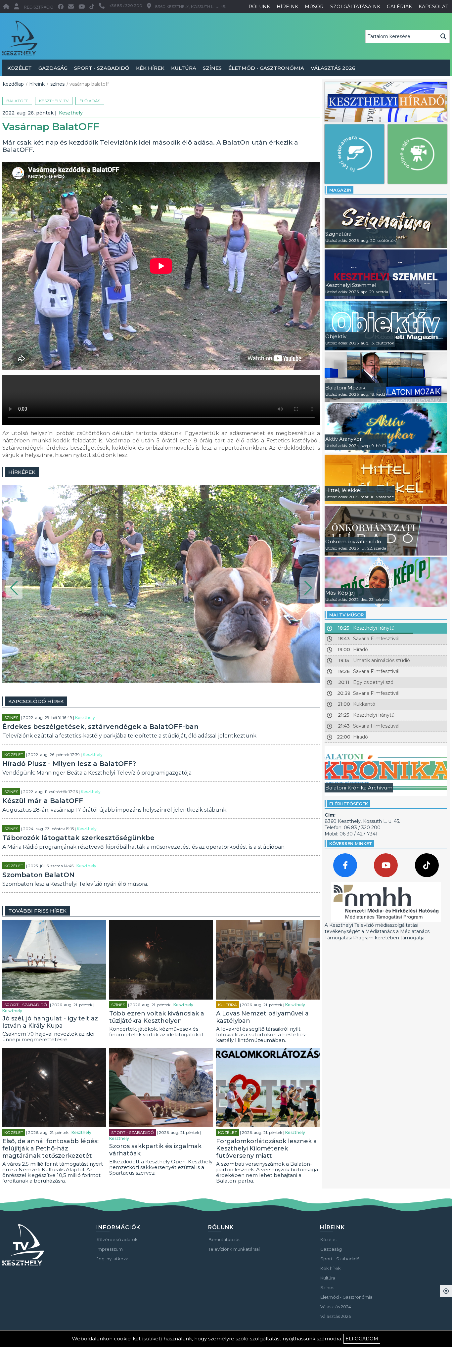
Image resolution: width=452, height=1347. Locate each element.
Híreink (37, 84)
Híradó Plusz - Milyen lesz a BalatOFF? (69, 764)
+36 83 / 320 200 (125, 5)
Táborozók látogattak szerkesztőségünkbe (78, 838)
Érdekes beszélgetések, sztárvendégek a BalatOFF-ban (100, 727)
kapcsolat (433, 7)
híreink (287, 7)
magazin (340, 190)
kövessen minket (350, 843)
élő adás (89, 100)
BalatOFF (17, 100)
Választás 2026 (333, 68)
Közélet (19, 68)
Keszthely (71, 113)
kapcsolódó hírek (36, 701)
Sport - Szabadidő (101, 68)
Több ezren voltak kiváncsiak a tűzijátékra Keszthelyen (156, 1017)
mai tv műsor (346, 614)
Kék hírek (150, 68)
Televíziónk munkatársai (234, 1249)
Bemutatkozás (224, 1239)
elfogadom (361, 1339)
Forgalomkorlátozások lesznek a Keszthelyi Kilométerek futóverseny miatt (266, 1148)
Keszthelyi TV (53, 100)
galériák (399, 7)
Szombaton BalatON (38, 875)
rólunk (259, 7)
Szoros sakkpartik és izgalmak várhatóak (155, 1150)
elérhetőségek (348, 803)
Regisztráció (38, 7)
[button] (14, 588)
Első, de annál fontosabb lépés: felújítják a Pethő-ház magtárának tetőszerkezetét (50, 1148)
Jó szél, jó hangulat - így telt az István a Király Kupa (50, 1022)
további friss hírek (37, 911)
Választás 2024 (335, 1306)
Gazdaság (53, 68)
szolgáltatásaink (355, 7)
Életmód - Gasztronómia (266, 68)
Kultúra (183, 68)
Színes (212, 68)
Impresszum (110, 1249)
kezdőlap (13, 84)
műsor (314, 7)
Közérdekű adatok (117, 1239)
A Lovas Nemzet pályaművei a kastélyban (262, 1017)
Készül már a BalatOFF (42, 801)
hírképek (21, 472)
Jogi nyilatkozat (113, 1258)
